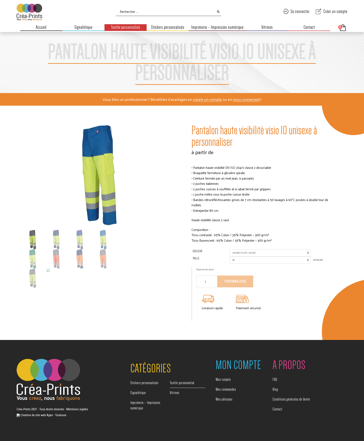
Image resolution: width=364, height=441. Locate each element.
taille (196, 258)
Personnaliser (235, 281)
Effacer (318, 259)
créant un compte (207, 99)
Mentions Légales (77, 409)
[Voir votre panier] (342, 28)
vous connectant (246, 99)
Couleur (197, 251)
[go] (218, 11)
